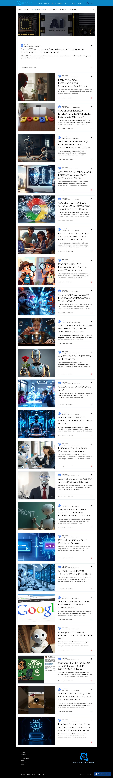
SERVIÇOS (23, 754)
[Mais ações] (92, 45)
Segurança (53, 9)
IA (21, 756)
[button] (93, 10)
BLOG (22, 760)
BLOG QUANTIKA (23, 9)
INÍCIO (23, 752)
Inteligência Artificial (39, 9)
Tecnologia (73, 9)
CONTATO (24, 762)
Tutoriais (63, 9)
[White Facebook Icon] (43, 774)
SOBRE (22, 764)
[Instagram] (39, 774)
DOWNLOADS (25, 758)
